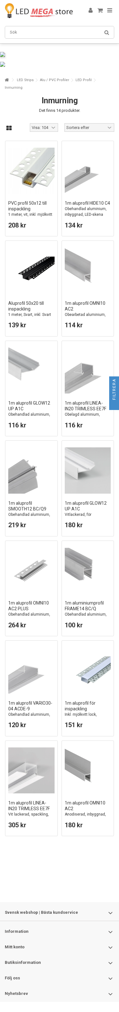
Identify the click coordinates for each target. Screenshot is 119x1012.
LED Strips (25, 80)
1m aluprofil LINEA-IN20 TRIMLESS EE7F (85, 411)
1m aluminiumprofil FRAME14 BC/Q (86, 611)
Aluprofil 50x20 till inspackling (29, 312)
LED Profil (84, 80)
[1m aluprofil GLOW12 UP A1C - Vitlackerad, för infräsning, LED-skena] (88, 470)
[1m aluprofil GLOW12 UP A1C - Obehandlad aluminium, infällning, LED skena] (31, 371)
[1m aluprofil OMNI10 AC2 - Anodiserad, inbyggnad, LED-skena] (88, 770)
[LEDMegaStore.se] (39, 10)
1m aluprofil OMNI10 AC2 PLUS (29, 611)
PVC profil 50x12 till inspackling (30, 211)
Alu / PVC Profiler (54, 80)
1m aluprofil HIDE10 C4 (87, 209)
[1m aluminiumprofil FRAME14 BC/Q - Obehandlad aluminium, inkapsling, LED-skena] (88, 571)
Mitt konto (14, 947)
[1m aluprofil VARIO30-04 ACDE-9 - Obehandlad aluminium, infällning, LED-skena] (31, 670)
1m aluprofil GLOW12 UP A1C (29, 411)
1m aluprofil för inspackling (81, 711)
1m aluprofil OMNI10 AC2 (85, 312)
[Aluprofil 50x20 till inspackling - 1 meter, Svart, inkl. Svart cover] (31, 270)
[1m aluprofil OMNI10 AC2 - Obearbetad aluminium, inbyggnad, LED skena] (88, 270)
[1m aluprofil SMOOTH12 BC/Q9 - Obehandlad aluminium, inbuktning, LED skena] (31, 470)
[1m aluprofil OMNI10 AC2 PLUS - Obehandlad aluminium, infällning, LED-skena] (31, 571)
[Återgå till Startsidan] (7, 80)
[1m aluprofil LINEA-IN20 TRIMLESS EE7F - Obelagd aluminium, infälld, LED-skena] (88, 371)
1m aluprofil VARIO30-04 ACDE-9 (30, 711)
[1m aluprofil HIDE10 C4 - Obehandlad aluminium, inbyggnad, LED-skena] (88, 171)
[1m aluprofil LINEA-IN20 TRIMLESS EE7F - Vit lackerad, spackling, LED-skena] (31, 770)
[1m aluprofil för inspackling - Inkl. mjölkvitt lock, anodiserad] (88, 670)
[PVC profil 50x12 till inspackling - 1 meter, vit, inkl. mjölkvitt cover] (31, 171)
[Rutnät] (9, 128)
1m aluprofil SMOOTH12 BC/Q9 (29, 511)
